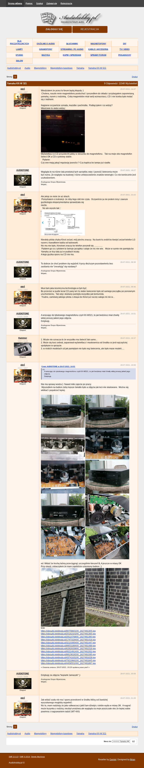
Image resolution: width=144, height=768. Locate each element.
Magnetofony (98, 44)
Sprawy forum (98, 55)
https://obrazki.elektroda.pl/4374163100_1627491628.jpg (68, 657)
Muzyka (46, 55)
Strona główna (15, 3)
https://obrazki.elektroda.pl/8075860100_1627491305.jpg (68, 631)
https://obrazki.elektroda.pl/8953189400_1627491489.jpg (68, 646)
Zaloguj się (51, 3)
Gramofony (45, 49)
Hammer (22, 338)
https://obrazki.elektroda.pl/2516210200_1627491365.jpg (68, 634)
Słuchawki (72, 44)
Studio (19, 55)
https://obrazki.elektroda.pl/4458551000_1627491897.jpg (68, 663)
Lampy (19, 49)
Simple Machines (38, 757)
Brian (132, 759)
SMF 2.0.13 (13, 757)
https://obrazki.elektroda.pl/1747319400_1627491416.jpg (68, 640)
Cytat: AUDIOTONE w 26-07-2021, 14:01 (58, 366)
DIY (124, 44)
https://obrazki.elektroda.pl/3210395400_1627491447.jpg (68, 643)
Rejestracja (66, 3)
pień (23, 89)
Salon (19, 61)
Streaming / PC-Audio (72, 49)
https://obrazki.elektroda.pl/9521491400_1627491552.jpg (68, 651)
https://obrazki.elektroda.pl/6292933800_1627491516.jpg (68, 648)
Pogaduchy (124, 55)
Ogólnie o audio (46, 44)
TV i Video (125, 49)
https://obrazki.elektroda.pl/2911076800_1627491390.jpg (68, 637)
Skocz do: (108, 741)
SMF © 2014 (25, 757)
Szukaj (39, 3)
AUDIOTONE (22, 170)
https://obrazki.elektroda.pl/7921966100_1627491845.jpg (68, 660)
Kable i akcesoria (98, 49)
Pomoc (29, 3)
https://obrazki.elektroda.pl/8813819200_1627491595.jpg (68, 654)
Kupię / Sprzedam (72, 55)
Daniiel (113, 759)
